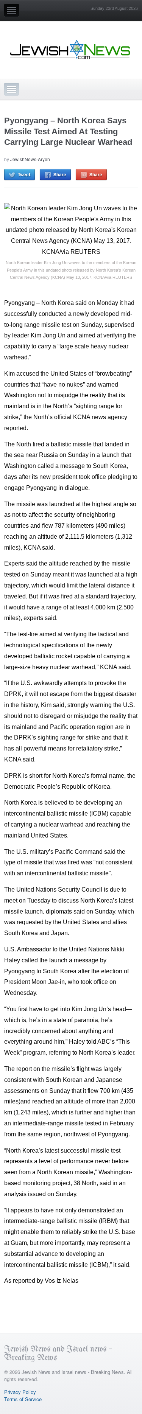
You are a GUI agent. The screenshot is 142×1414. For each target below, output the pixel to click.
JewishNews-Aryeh (30, 159)
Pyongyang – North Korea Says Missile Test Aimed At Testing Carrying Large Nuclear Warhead (68, 131)
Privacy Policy (20, 1391)
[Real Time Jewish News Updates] (70, 49)
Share (59, 174)
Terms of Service (23, 1399)
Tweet (24, 174)
